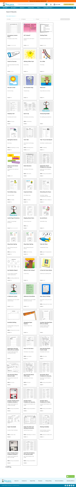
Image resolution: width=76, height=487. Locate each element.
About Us (16, 480)
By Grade (5, 7)
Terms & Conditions (59, 480)
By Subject (13, 7)
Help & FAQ (32, 480)
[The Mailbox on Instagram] (73, 485)
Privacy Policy (49, 480)
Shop (38, 7)
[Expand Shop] (40, 7)
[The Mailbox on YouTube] (71, 485)
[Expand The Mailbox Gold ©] (53, 7)
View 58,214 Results (65, 19)
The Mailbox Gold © (47, 7)
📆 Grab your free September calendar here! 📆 (38, 1)
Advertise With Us (70, 480)
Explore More (31, 7)
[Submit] (46, 4)
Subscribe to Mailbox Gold (68, 4)
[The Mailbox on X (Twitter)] (69, 485)
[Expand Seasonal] (24, 7)
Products (40, 480)
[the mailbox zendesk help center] (73, 7)
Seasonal (22, 7)
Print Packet (71, 476)
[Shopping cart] (50, 4)
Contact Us (24, 480)
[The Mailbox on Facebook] (65, 485)
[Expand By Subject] (16, 7)
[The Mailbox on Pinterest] (67, 485)
